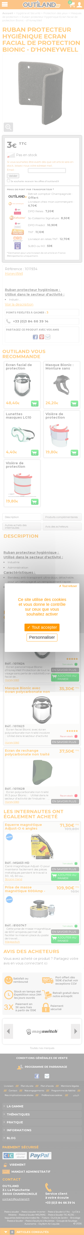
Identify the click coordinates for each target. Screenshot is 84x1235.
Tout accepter (44, 627)
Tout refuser (69, 585)
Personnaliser (42, 637)
